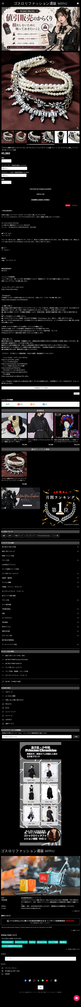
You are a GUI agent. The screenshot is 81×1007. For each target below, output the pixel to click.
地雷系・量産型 (7, 578)
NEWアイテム (6, 627)
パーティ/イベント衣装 (9, 644)
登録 (76, 736)
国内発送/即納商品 (8, 640)
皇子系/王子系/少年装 (9, 547)
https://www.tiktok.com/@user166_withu (14, 376)
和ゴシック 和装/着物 (9, 595)
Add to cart (40, 194)
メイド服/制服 (6, 604)
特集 (3, 613)
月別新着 (5, 622)
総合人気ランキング (8, 551)
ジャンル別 (5, 560)
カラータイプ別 (7, 635)
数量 (2, 179)
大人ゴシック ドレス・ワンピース (13, 591)
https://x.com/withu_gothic (10, 359)
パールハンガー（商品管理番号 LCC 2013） (14, 165)
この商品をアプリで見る (40, 388)
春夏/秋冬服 (6, 631)
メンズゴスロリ (7, 618)
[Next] (79, 91)
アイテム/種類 (6, 582)
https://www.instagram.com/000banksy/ (14, 299)
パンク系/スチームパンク (10, 573)
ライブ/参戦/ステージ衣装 (10, 569)
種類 (2, 158)
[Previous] (2, 91)
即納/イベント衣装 (8, 556)
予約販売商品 (6, 609)
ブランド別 (5, 600)
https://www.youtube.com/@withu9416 (14, 372)
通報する (76, 393)
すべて (7, 404)
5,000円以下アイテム (9, 564)
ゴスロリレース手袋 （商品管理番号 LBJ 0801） (15, 172)
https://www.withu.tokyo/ (9, 289)
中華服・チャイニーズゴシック (12, 587)
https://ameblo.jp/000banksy (10, 368)
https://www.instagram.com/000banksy (14, 364)
